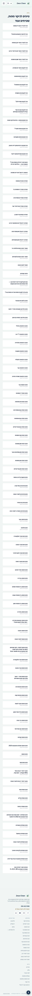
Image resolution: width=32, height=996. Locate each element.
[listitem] (28, 913)
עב (11, 3)
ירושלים (12, 924)
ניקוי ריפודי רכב (26, 954)
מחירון (28, 967)
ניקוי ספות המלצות (25, 979)
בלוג (28, 970)
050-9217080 (25, 906)
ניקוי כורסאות (26, 945)
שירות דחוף (27, 921)
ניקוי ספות (27, 927)
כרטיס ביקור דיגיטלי (24, 985)
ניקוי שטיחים (26, 936)
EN (8, 3)
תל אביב (12, 921)
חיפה (13, 927)
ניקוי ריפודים (26, 924)
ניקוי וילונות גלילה (25, 951)
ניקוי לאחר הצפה (25, 957)
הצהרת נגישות (6, 993)
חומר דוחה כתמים (25, 959)
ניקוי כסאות (26, 948)
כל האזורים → (11, 930)
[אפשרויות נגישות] (28, 992)
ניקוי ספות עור (26, 933)
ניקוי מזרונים (26, 939)
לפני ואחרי (27, 973)
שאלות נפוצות (26, 976)
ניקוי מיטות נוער (25, 942)
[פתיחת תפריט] (4, 3)
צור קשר (27, 982)
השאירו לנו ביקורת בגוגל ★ (22, 909)
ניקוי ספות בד (26, 930)
